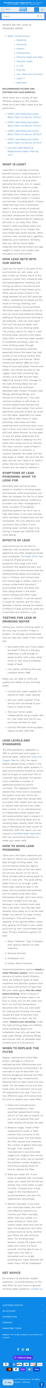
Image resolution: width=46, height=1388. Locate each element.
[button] (41, 1384)
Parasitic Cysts (24, 61)
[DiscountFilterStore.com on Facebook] (18, 1349)
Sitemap (26, 1382)
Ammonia (21, 44)
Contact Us (24, 4)
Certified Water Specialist (27, 833)
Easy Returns (37, 2)
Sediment (21, 82)
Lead (19, 78)
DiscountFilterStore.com (20, 1379)
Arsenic (20, 48)
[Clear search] (38, 16)
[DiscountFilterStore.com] (23, 9)
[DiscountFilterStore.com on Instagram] (23, 1349)
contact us (36, 1289)
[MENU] (1, 9)
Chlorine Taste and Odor (29, 57)
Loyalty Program (13, 4)
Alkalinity (21, 40)
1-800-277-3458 (34, 4)
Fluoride (20, 70)
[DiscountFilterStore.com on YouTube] (28, 1349)
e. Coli (19, 65)
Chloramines (23, 53)
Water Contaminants (19, 36)
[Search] (41, 15)
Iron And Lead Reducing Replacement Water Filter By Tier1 (23, 151)
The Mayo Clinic (29, 556)
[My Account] (37, 10)
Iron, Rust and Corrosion (29, 74)
